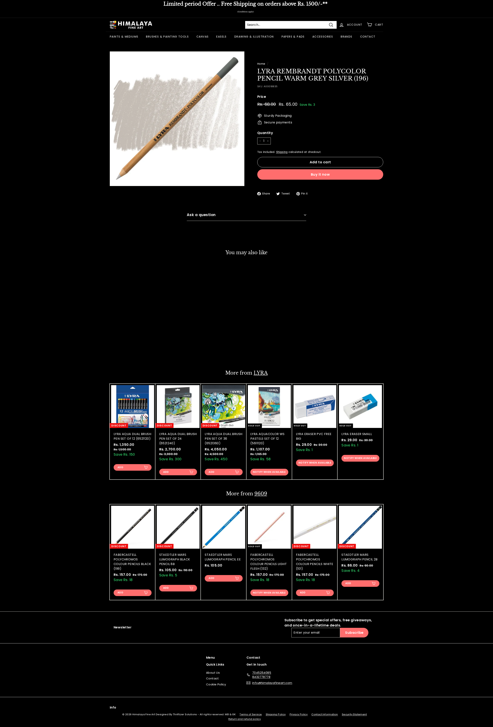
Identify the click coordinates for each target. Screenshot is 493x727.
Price (261, 96)
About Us (213, 673)
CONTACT (368, 37)
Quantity (265, 133)
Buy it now (320, 174)
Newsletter (123, 627)
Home (261, 64)
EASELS (221, 37)
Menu (210, 657)
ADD (120, 351)
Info (113, 707)
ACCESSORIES (322, 37)
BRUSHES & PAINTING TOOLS (167, 37)
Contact (212, 678)
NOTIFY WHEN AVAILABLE (269, 472)
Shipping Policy (276, 714)
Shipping (282, 152)
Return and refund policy (244, 719)
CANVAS (202, 37)
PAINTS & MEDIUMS (124, 37)
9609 (260, 494)
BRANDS (346, 37)
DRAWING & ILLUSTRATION (254, 37)
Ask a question (201, 214)
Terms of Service (251, 714)
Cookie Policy (216, 684)
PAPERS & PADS (293, 37)
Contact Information (324, 714)
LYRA (261, 373)
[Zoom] (177, 119)
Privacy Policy (299, 714)
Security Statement (354, 714)
